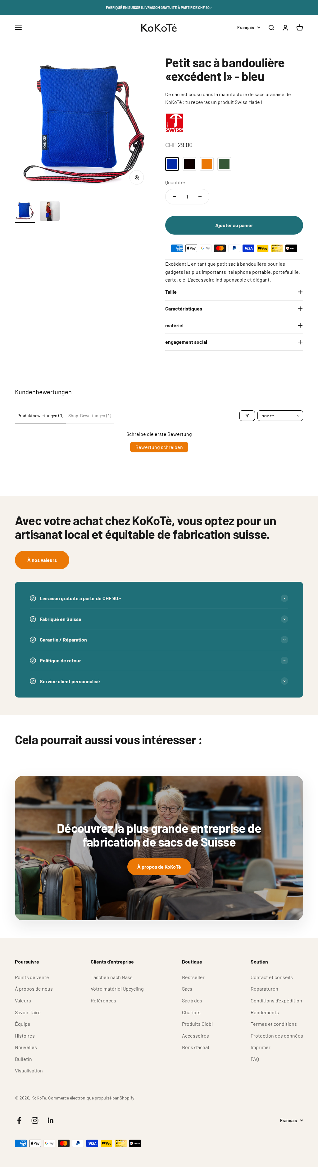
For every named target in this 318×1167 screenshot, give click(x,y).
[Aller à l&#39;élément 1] (25, 212)
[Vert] (224, 164)
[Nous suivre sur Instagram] (35, 1120)
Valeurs (23, 1000)
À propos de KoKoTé (159, 867)
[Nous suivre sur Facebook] (19, 1120)
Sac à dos (192, 1000)
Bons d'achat (196, 1047)
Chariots (191, 1012)
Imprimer (260, 1047)
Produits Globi (197, 1024)
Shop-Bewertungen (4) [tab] (89, 415)
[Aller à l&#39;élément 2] (50, 212)
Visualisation (29, 1070)
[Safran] (207, 164)
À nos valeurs (42, 560)
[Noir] (189, 164)
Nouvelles (26, 1047)
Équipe (22, 1024)
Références (103, 1000)
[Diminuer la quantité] (175, 196)
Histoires (25, 1036)
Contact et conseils (272, 977)
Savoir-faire (28, 1012)
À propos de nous (34, 989)
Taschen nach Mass (112, 977)
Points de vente (32, 977)
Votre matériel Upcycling (117, 989)
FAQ (255, 1059)
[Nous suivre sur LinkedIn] (51, 1120)
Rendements (265, 1012)
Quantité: (175, 182)
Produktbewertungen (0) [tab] (40, 415)
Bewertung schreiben (159, 447)
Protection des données (277, 1036)
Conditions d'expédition (276, 1000)
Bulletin (23, 1059)
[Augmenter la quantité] (200, 196)
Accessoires (195, 1036)
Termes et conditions (274, 1024)
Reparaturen (264, 989)
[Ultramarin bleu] (172, 164)
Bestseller (193, 977)
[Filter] (247, 415)
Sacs (187, 989)
